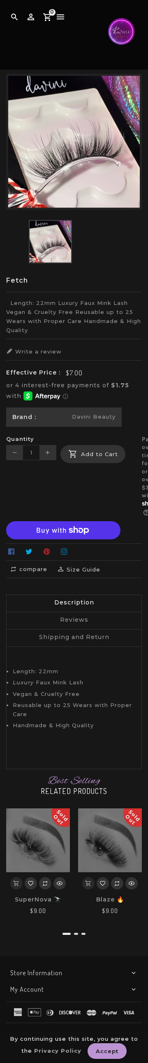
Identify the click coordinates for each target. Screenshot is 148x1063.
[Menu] (61, 17)
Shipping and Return (74, 637)
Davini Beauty (94, 416)
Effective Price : (33, 372)
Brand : (24, 417)
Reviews (74, 619)
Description (74, 602)
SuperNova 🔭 (38, 899)
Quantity (20, 439)
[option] (50, 241)
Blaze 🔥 (110, 899)
